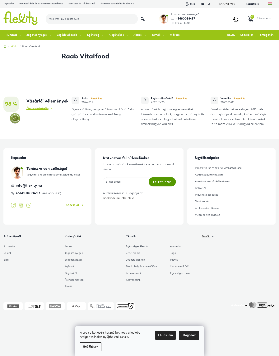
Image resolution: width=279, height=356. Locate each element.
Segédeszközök (73, 259)
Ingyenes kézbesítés (206, 195)
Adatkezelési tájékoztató (81, 3)
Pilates (174, 259)
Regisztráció (252, 4)
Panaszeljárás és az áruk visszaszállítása (41, 3)
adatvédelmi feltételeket (119, 198)
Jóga (173, 253)
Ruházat (69, 246)
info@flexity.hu (29, 186)
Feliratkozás (162, 182)
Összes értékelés (37, 108)
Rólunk (7, 253)
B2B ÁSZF (200, 188)
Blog (192, 4)
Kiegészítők (71, 273)
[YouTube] (28, 205)
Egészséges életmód (137, 246)
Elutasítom (165, 335)
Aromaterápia (134, 273)
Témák (68, 286)
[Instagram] (21, 205)
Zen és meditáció (179, 266)
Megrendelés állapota (207, 215)
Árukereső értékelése (207, 208)
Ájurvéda (175, 246)
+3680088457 (185, 18)
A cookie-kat (88, 332)
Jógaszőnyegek (74, 253)
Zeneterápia (133, 253)
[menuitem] (13, 35)
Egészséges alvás (180, 273)
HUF (208, 4)
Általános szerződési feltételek (117, 3)
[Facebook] (13, 205)
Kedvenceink (133, 280)
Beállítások (90, 346)
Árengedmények (74, 280)
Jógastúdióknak (135, 259)
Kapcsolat (8, 3)
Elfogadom (189, 335)
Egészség (70, 266)
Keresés (142, 19)
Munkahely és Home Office (141, 266)
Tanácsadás (202, 201)
